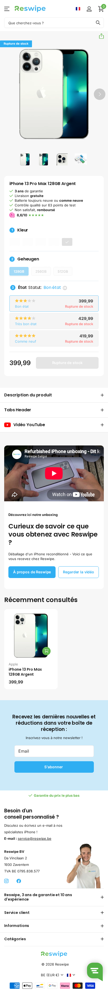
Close (54, 897)
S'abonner (54, 767)
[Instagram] (6, 881)
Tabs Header (17, 410)
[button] (99, 36)
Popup (65, 287)
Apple (13, 664)
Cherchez (98, 22)
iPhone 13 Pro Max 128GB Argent (25, 672)
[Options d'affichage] (46, 651)
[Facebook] (19, 881)
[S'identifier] (89, 9)
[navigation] (25, 159)
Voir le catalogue (7, 9)
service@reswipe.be (34, 838)
